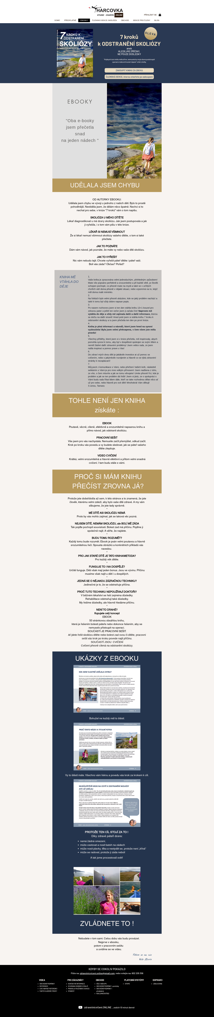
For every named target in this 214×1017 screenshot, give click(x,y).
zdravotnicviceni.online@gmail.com (97, 973)
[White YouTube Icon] (80, 1007)
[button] (160, 14)
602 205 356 (137, 973)
